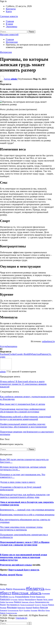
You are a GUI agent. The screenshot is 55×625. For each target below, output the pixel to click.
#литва (2, 602)
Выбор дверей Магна (11, 574)
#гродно (12, 597)
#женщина (12, 346)
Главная (10, 21)
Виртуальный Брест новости (23, 570)
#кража (40, 599)
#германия (46, 593)
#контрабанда (30, 599)
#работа (36, 607)
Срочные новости (9, 16)
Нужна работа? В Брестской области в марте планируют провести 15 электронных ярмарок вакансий (23, 384)
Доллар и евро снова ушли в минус (17, 482)
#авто (9, 588)
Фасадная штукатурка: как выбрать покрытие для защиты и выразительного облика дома (25, 495)
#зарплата (5, 599)
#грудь (3, 346)
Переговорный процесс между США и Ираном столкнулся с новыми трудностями (24, 543)
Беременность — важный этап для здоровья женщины (27, 509)
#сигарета (3, 610)
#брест (5, 593)
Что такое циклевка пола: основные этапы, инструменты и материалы (21, 528)
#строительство (13, 610)
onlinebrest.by (48, 341)
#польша (12, 607)
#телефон (27, 610)
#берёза (47, 589)
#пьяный (29, 608)
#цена (48, 610)
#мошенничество (42, 602)
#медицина (9, 602)
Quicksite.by (21, 618)
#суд (21, 610)
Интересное (6, 52)
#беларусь (35, 588)
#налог (3, 604)
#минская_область (28, 602)
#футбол (41, 610)
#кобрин (21, 599)
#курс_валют (48, 599)
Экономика (11, 26)
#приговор (21, 608)
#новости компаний (27, 605)
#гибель (4, 596)
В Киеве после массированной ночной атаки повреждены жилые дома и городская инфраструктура (23, 557)
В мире (9, 24)
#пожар (3, 607)
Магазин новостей (9, 34)
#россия (44, 607)
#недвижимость (13, 605)
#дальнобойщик (22, 596)
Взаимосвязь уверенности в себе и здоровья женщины (27, 514)
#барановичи (19, 589)
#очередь (38, 605)
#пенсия (45, 605)
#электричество (11, 613)
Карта (9, 11)
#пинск (51, 605)
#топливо (34, 610)
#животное (40, 597)
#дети (32, 596)
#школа (2, 613)
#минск (17, 602)
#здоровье (14, 599)
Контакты (11, 9)
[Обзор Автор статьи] (6, 369)
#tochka (2, 589)
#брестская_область (27, 593)
